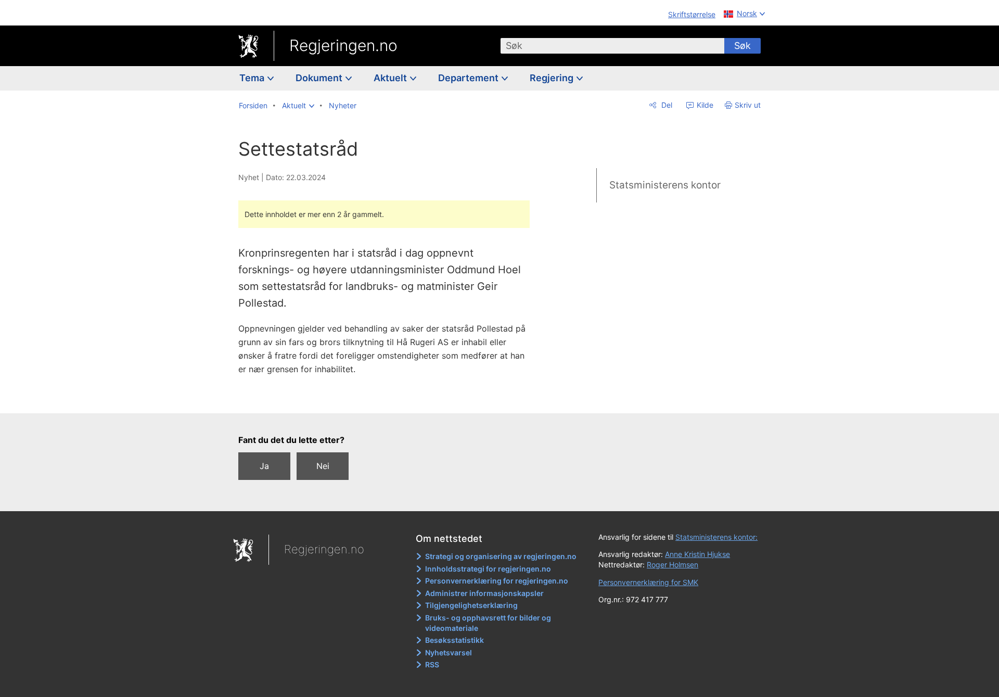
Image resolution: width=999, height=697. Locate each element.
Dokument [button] (320, 77)
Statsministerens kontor (665, 185)
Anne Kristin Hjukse (697, 554)
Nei (322, 466)
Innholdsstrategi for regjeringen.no (488, 568)
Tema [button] (252, 77)
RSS (432, 664)
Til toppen (389, 397)
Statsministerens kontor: (716, 537)
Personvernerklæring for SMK (648, 582)
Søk (742, 45)
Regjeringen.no (343, 45)
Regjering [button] (552, 77)
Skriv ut (748, 104)
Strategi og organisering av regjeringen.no (501, 556)
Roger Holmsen (672, 564)
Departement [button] (469, 77)
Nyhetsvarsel (448, 652)
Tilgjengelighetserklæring (471, 605)
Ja (264, 466)
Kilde (704, 104)
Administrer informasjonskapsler (484, 593)
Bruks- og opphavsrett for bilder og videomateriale (488, 622)
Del (665, 104)
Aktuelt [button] (391, 77)
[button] (298, 105)
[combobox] (612, 46)
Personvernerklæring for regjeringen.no (496, 580)
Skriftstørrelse (691, 14)
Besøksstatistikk (454, 640)
